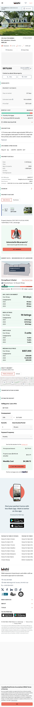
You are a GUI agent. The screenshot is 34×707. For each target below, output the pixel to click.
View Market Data (27, 280)
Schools (18, 373)
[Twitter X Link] (2, 589)
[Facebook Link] (7, 589)
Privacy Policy (17, 623)
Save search (28, 8)
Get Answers (17, 249)
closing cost (24, 444)
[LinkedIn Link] (11, 589)
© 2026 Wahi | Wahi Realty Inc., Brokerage (12, 621)
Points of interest (8, 373)
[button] (12, 99)
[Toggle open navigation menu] (2, 3)
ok (17, 704)
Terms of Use (14, 700)
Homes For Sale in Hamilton (8, 548)
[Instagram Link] (16, 589)
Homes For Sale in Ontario (8, 539)
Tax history (16, 200)
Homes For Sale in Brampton (8, 554)
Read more (4, 139)
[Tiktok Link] (20, 589)
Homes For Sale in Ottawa (8, 551)
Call (10, 76)
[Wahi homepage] (17, 3)
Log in (30, 3)
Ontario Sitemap (5, 559)
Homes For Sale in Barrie (7, 557)
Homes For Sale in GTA (7, 542)
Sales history (6, 200)
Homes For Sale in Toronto (8, 545)
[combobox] (2, 417)
